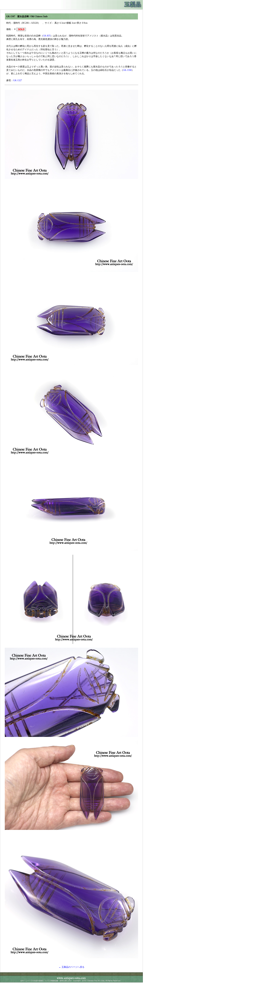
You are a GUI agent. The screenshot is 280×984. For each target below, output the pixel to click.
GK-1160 (127, 70)
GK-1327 (17, 80)
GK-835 (46, 35)
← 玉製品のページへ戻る (71, 967)
